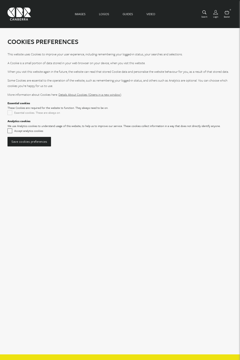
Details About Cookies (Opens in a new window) (89, 94)
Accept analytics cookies (28, 131)
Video (150, 14)
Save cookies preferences (29, 141)
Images (80, 14)
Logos (104, 14)
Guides (128, 14)
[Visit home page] (19, 14)
